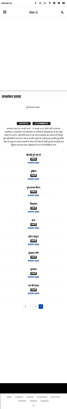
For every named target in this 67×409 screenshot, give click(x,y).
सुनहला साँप (33, 253)
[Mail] (45, 3)
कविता (33, 159)
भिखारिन (33, 204)
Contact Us (19, 397)
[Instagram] (40, 3)
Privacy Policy (42, 397)
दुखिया (33, 171)
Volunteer (33, 401)
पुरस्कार (33, 269)
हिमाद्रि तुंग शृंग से (33, 155)
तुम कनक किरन (33, 188)
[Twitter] (59, 3)
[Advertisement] (33, 54)
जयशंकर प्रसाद (33, 163)
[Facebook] (35, 3)
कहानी (33, 175)
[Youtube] (63, 3)
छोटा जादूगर (33, 237)
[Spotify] (54, 3)
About (9, 397)
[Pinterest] (49, 3)
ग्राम (33, 220)
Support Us (6, 3)
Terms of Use (55, 397)
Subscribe (30, 397)
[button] (62, 12)
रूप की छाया (33, 286)
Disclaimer (22, 401)
